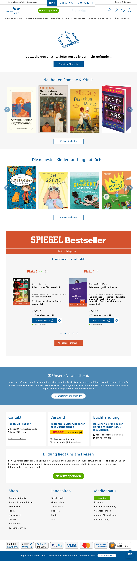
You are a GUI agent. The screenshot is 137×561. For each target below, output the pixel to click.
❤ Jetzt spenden (48, 10)
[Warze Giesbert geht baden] (84, 191)
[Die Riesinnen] (77, 291)
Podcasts (55, 511)
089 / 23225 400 (18, 432)
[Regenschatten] (21, 110)
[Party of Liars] (116, 109)
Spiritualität (57, 506)
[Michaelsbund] (13, 11)
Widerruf (84, 555)
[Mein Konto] (117, 10)
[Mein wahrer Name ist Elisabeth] (53, 109)
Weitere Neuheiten (68, 141)
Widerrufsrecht (58, 442)
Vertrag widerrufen (106, 555)
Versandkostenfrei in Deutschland (23, 2)
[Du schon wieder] (84, 111)
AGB (93, 555)
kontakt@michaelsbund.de (23, 429)
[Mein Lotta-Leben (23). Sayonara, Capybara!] (21, 188)
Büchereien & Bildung (105, 506)
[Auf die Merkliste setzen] (59, 320)
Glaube (92, 18)
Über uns (98, 502)
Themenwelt (80, 18)
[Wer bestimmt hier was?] (116, 190)
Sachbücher (57, 18)
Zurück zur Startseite (68, 64)
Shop (52, 3)
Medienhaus (85, 3)
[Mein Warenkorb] (129, 10)
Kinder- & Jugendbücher (36, 18)
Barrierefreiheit (70, 555)
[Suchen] (110, 10)
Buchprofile (104, 18)
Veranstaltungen (102, 511)
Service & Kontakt (123, 2)
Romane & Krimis (13, 18)
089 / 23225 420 (103, 438)
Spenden (102, 498)
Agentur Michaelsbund (105, 515)
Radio (54, 515)
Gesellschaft (57, 498)
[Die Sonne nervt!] (53, 191)
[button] (61, 333)
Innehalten (66, 3)
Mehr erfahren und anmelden (68, 395)
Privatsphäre (54, 555)
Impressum (26, 555)
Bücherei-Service (122, 18)
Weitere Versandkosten (62, 439)
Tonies (68, 18)
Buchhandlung (101, 519)
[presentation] (7, 109)
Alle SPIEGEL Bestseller (68, 342)
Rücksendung (74, 442)
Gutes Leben (57, 502)
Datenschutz (39, 555)
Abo (53, 519)
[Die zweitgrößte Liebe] (20, 292)
